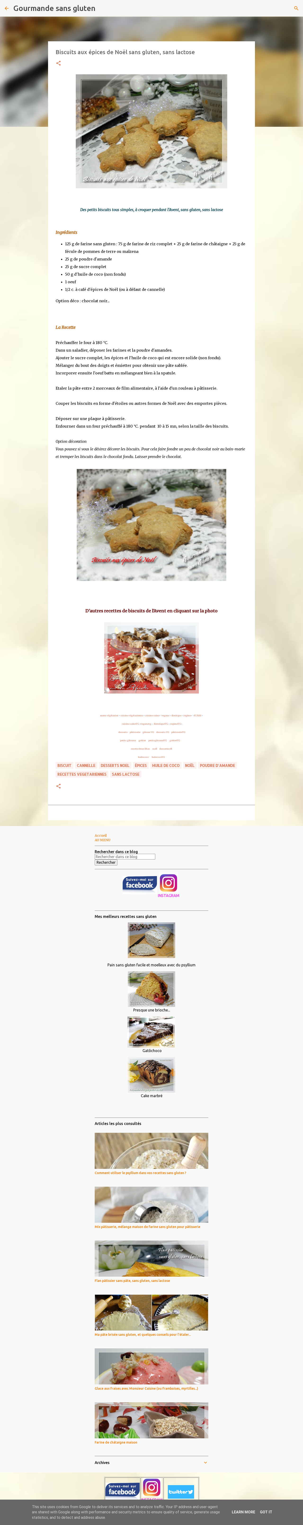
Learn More (243, 1512)
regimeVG (175, 723)
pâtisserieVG (178, 732)
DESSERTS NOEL (115, 765)
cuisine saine (152, 715)
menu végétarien (109, 715)
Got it (266, 1512)
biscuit (64, 765)
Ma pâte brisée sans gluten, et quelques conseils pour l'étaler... (143, 1334)
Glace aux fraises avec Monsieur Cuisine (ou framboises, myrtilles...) (146, 1388)
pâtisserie (135, 732)
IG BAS (197, 715)
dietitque (176, 715)
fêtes (147, 748)
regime (187, 715)
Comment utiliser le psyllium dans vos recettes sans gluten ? (140, 1173)
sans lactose (125, 774)
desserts (123, 732)
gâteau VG (148, 732)
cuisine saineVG (130, 723)
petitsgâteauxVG (157, 740)
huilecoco (143, 757)
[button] (58, 63)
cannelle (86, 765)
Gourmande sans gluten (54, 8)
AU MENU (102, 840)
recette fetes (137, 748)
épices (141, 765)
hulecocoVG (158, 757)
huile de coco (166, 765)
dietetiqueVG (161, 723)
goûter (142, 740)
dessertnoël (165, 748)
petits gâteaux (128, 740)
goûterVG (174, 740)
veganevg (146, 723)
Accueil (101, 835)
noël (154, 748)
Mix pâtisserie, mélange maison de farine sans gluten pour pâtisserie (147, 1227)
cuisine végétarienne (131, 715)
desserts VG (162, 732)
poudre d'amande (217, 765)
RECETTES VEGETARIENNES (82, 774)
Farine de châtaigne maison (116, 1442)
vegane (165, 715)
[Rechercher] (102, 8)
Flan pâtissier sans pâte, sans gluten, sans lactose (132, 1281)
